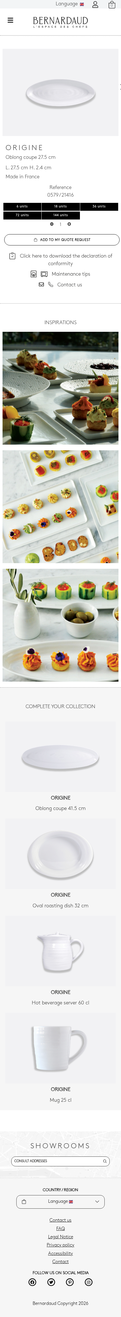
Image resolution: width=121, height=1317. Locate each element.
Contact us (60, 1220)
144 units (60, 215)
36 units (99, 206)
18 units (60, 206)
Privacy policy (60, 1245)
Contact (60, 1262)
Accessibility (60, 1254)
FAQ (60, 1229)
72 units (22, 215)
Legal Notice (60, 1237)
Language (67, 4)
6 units (22, 206)
